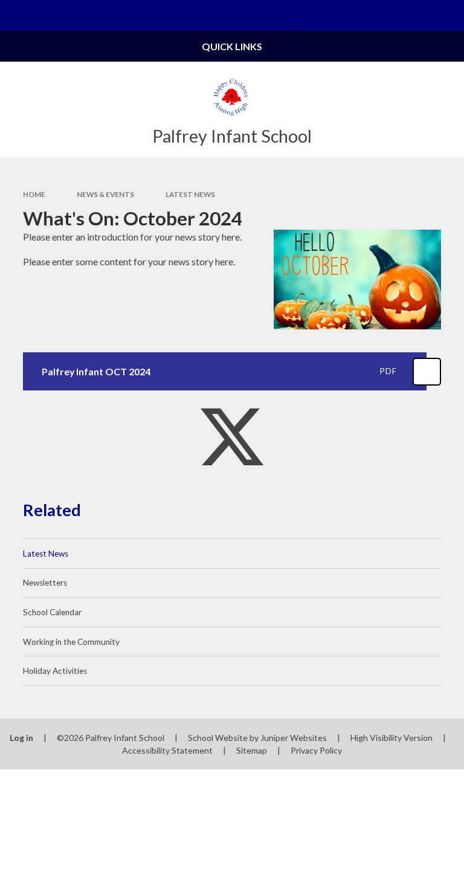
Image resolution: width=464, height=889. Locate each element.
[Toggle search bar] (448, 15)
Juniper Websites (293, 737)
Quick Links (232, 46)
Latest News (190, 194)
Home (34, 194)
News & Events (105, 194)
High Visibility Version (391, 737)
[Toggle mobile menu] (15, 15)
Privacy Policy (316, 750)
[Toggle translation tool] (417, 15)
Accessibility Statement (167, 750)
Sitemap (251, 750)
